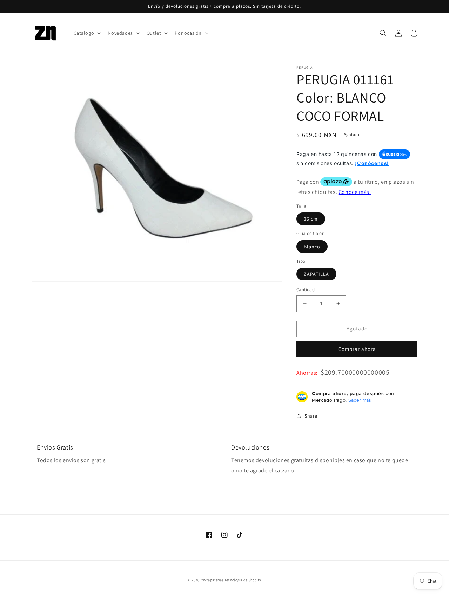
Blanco (312, 246)
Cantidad (305, 290)
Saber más (359, 400)
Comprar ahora (357, 349)
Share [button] (310, 416)
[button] (86, 33)
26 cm (311, 219)
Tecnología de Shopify (242, 580)
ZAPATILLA (316, 274)
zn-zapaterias (212, 580)
